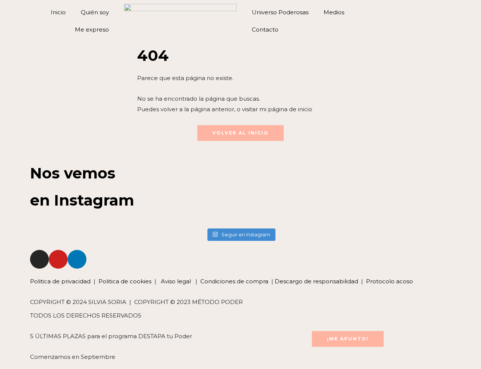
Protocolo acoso (389, 281)
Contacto (265, 29)
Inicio (58, 12)
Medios (334, 12)
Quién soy (95, 12)
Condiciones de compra (234, 281)
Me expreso (92, 29)
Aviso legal (175, 281)
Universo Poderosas (280, 12)
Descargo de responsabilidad (316, 281)
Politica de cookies (124, 281)
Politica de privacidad (61, 281)
